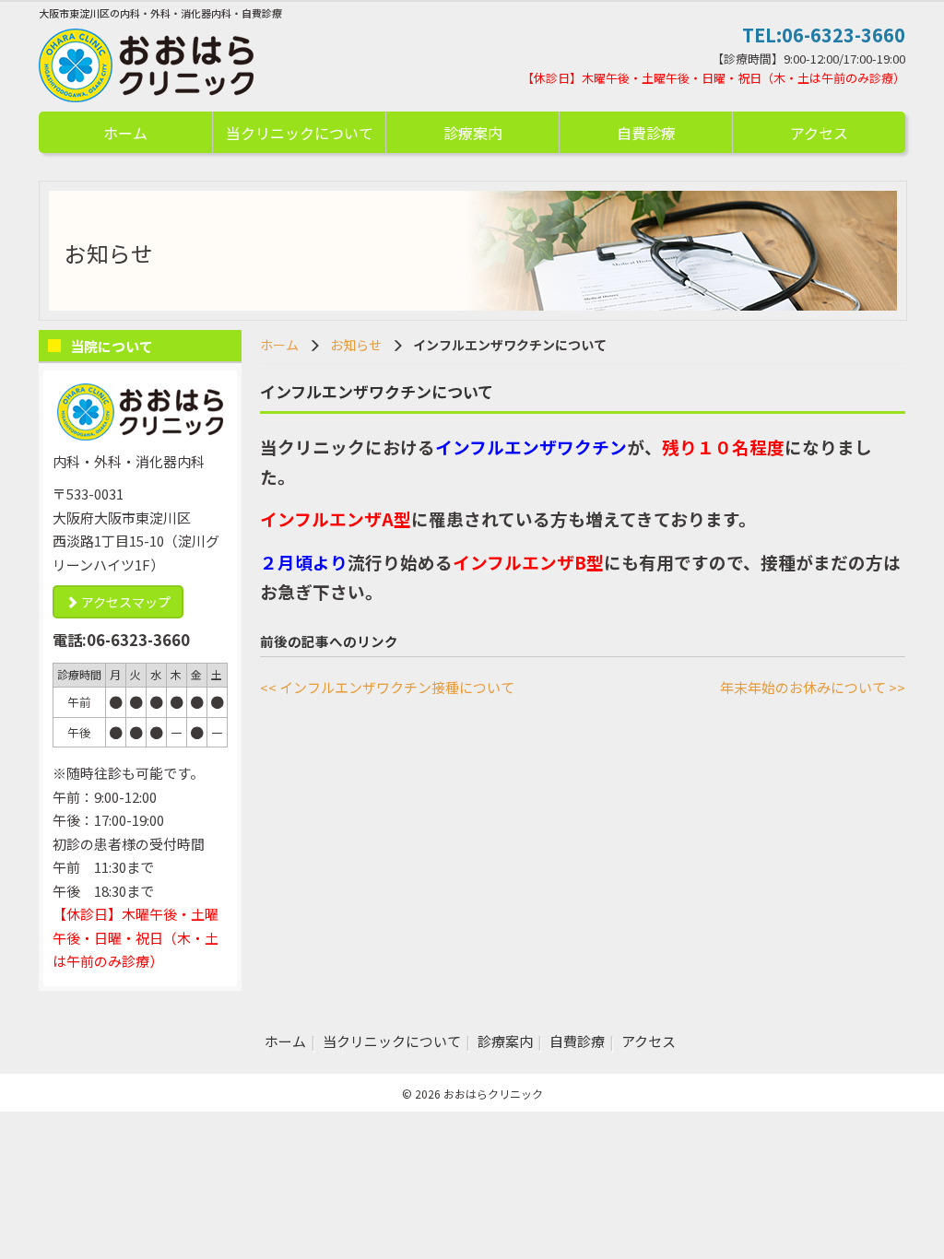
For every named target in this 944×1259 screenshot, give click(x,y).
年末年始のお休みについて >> (812, 687)
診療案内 (472, 133)
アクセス (819, 133)
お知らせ (356, 344)
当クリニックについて (299, 133)
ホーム (125, 133)
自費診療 (646, 133)
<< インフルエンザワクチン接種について (387, 687)
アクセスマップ (124, 602)
